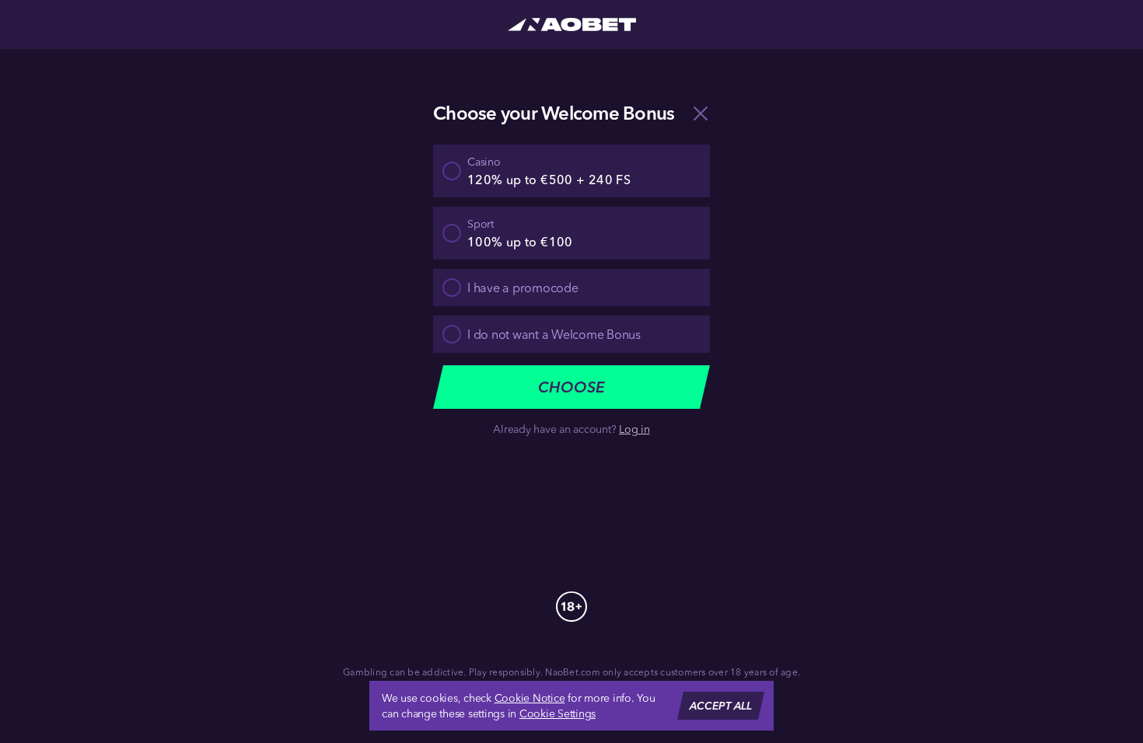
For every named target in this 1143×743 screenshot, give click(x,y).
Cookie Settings (557, 713)
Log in (634, 429)
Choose (571, 386)
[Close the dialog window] (700, 113)
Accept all (721, 706)
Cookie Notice (530, 698)
